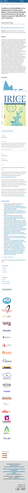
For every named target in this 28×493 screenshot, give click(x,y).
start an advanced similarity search (15, 260)
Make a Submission (7, 289)
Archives (7, 4)
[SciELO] (7, 309)
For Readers (4, 268)
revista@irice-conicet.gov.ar (18, 479)
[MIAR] (7, 391)
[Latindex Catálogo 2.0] (7, 323)
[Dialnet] (7, 339)
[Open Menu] (1, 1)
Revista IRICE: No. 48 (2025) (10, 254)
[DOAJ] (7, 316)
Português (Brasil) (6, 283)
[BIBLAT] (7, 354)
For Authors (4, 270)
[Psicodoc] (7, 399)
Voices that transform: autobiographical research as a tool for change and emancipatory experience (15, 211)
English (3, 279)
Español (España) (6, 281)
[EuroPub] (7, 430)
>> (13, 257)
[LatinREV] (7, 419)
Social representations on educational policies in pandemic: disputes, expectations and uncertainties (15, 226)
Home (2, 4)
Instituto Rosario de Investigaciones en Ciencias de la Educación (14, 469)
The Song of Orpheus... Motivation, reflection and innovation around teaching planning (14, 245)
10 (10, 257)
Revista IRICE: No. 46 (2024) (19, 246)
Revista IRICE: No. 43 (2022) (16, 227)
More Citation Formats (6, 149)
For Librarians (4, 271)
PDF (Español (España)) (7, 131)
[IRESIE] (7, 368)
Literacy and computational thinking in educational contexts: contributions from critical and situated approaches (15, 206)
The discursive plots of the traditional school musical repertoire (14, 237)
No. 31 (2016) (12, 4)
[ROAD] (7, 413)
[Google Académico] (7, 438)
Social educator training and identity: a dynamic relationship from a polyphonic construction (15, 241)
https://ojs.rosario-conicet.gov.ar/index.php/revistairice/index (14, 466)
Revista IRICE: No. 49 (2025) (10, 209)
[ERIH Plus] (7, 331)
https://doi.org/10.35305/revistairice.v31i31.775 (14, 27)
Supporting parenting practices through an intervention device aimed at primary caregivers (14, 217)
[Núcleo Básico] (7, 300)
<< (1, 257)
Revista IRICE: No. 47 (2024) (19, 221)
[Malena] (7, 362)
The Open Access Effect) (19, 195)
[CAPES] (7, 379)
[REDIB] (7, 388)
